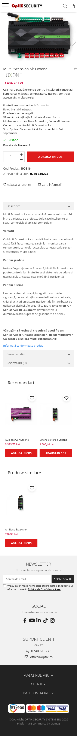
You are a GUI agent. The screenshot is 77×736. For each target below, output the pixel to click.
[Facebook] (24, 620)
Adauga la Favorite (18, 185)
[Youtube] (31, 620)
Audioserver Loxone (17, 440)
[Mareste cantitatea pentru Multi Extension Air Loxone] (21, 154)
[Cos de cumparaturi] (72, 6)
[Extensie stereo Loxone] (56, 414)
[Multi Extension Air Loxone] (38, 37)
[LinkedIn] (38, 620)
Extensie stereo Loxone (53, 440)
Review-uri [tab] (16, 363)
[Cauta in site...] (65, 6)
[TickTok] (45, 620)
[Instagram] (52, 620)
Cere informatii (51, 185)
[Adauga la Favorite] (32, 398)
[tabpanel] (38, 37)
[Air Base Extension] (21, 504)
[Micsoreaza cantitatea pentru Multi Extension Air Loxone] (21, 159)
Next (73, 42)
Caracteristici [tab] (15, 354)
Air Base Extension (16, 529)
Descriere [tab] (13, 206)
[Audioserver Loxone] (21, 414)
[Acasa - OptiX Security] (27, 6)
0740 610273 (40, 651)
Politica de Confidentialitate (44, 589)
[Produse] (6, 6)
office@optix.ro (41, 657)
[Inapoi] (74, 68)
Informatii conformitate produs (23, 345)
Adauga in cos (50, 157)
